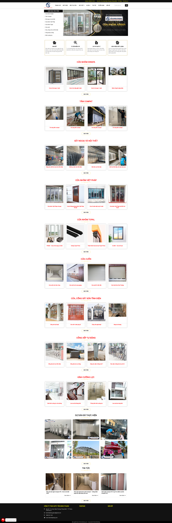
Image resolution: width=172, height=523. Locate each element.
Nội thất (81, 5)
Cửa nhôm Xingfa (49, 13)
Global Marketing (96, 521)
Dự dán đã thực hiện (86, 415)
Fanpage (82, 506)
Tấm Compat (48, 16)
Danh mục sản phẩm (53, 11)
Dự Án (87, 5)
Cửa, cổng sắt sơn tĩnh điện (51, 30)
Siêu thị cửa (73, 5)
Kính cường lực (48, 35)
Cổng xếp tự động (49, 32)
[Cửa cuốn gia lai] (95, 23)
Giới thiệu (65, 5)
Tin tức (94, 5)
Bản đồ (110, 506)
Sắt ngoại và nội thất (50, 19)
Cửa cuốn (47, 27)
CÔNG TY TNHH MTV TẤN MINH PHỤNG (56, 506)
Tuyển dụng (101, 5)
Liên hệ (108, 5)
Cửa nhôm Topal (49, 24)
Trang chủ (58, 5)
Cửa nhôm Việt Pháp (50, 21)
